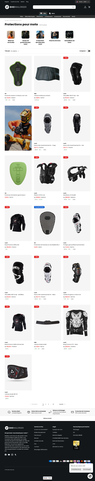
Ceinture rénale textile (40, 344)
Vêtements (40, 16)
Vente (73, 16)
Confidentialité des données (60, 438)
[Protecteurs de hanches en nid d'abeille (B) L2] (47, 223)
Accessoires (57, 16)
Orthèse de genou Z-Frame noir (72, 294)
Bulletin (22, 1)
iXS (74, 432)
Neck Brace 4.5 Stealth (69, 195)
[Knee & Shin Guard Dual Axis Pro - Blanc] (47, 273)
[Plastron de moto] (55, 35)
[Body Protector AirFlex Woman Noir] (18, 323)
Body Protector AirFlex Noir (12, 245)
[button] (89, 7)
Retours (36, 438)
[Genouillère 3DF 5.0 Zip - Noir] (76, 74)
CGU (54, 444)
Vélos (21, 16)
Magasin (7, 1)
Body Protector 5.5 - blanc (70, 344)
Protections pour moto (15, 20)
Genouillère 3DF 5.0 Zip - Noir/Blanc (14, 294)
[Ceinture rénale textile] (47, 323)
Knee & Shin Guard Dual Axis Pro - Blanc (45, 294)
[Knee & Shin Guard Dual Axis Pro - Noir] (76, 124)
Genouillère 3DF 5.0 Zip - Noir (71, 95)
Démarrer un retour (58, 446)
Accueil (7, 20)
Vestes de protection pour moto (25, 42)
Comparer (82, 51)
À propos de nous (57, 429)
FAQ (35, 444)
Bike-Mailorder (11, 469)
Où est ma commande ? (41, 429)
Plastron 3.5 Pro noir (39, 195)
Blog (27, 1)
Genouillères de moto (69, 41)
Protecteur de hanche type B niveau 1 (15, 195)
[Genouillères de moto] (69, 35)
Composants (48, 16)
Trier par (7, 51)
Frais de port (37, 435)
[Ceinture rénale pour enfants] (47, 74)
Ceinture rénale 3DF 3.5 (11, 394)
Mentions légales (57, 435)
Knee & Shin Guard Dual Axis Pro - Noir (73, 145)
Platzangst (76, 429)
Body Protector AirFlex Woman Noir (14, 344)
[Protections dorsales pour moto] (40, 35)
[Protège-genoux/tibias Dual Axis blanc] (76, 223)
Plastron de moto (54, 41)
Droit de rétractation (58, 441)
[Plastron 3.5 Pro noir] (47, 173)
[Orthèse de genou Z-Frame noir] (76, 273)
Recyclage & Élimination (40, 449)
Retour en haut (47, 418)
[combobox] (54, 7)
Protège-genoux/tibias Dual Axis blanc (73, 245)
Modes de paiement (39, 432)
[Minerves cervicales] (11, 35)
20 (53, 404)
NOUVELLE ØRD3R (77, 435)
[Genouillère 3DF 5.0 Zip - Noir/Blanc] (18, 273)
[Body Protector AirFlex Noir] (18, 223)
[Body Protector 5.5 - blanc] (76, 323)
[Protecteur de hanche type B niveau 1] (18, 173)
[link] (33, 404)
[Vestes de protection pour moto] (25, 35)
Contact (36, 446)
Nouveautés (66, 16)
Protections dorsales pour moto (40, 42)
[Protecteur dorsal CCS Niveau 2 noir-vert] (18, 74)
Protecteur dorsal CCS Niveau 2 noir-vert (16, 95)
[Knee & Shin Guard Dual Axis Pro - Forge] (47, 124)
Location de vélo (15, 1)
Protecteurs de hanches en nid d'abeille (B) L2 (46, 245)
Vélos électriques (30, 16)
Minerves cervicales (10, 41)
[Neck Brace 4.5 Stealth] (76, 173)
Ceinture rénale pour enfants (42, 95)
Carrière (55, 432)
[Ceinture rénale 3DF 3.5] (18, 372)
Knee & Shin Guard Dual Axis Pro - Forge (45, 145)
